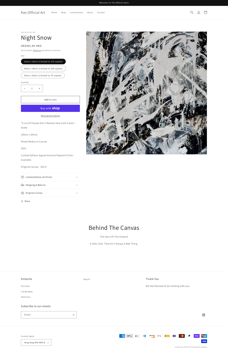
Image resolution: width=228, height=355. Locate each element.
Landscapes (27, 291)
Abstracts (25, 296)
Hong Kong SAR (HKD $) (34, 342)
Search (86, 279)
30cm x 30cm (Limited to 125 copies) (43, 61)
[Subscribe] (73, 314)
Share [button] (27, 201)
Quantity (25, 82)
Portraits (25, 286)
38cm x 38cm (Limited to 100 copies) (43, 68)
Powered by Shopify (199, 347)
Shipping (37, 50)
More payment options (50, 116)
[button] (191, 12)
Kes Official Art (186, 347)
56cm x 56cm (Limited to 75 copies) (42, 75)
